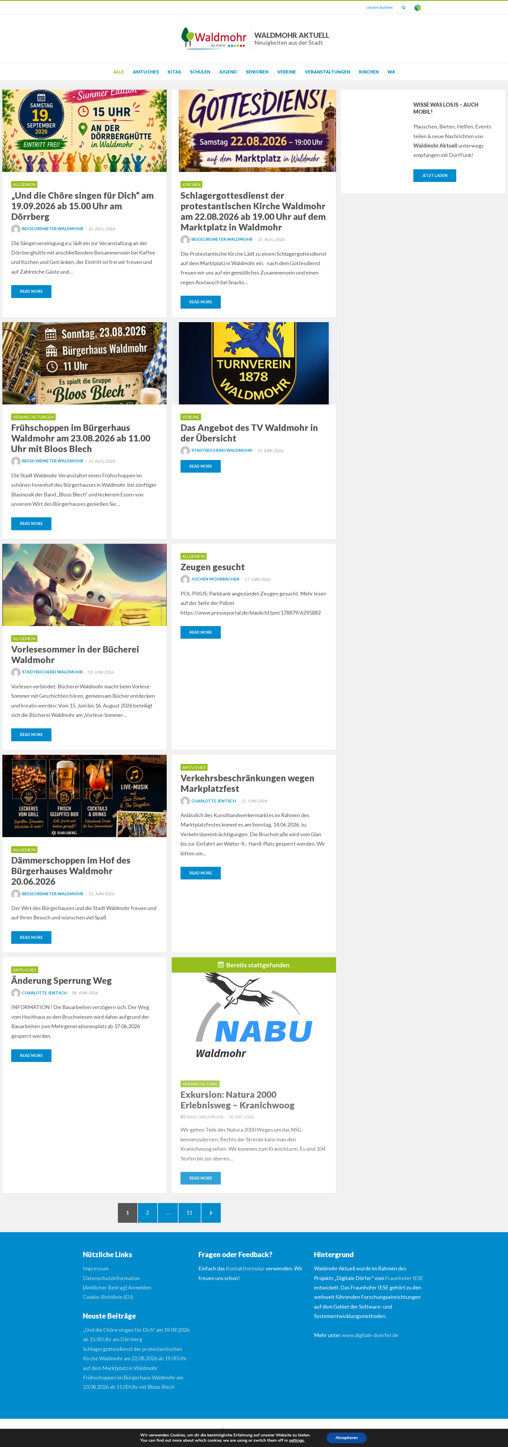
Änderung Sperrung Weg (61, 980)
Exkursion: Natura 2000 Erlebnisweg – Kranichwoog (238, 1099)
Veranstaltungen (327, 71)
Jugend (228, 71)
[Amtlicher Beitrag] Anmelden (117, 1287)
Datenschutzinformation (111, 1278)
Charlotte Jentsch (213, 800)
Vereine (286, 71)
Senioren (257, 71)
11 (192, 1212)
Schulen (200, 71)
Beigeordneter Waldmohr (52, 228)
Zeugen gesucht (213, 566)
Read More (31, 291)
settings (296, 1440)
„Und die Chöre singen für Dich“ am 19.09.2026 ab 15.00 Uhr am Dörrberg (82, 206)
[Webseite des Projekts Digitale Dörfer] (417, 7)
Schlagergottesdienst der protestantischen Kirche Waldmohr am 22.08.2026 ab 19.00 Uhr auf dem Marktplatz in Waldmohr (253, 211)
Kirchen (369, 71)
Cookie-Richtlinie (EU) (108, 1297)
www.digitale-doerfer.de (370, 1335)
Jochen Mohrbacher (215, 578)
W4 (391, 71)
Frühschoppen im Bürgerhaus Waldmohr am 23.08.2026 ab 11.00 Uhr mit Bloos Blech (80, 438)
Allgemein (24, 184)
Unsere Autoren (380, 7)
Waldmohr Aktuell (291, 38)
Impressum (95, 1268)
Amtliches (146, 71)
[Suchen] (403, 7)
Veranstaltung (200, 1083)
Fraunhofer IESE (404, 1278)
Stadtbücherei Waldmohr (221, 450)
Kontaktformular (245, 1268)
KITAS (174, 71)
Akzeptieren (346, 1438)
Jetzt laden (434, 175)
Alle (118, 71)
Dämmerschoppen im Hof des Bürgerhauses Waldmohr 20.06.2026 (71, 870)
